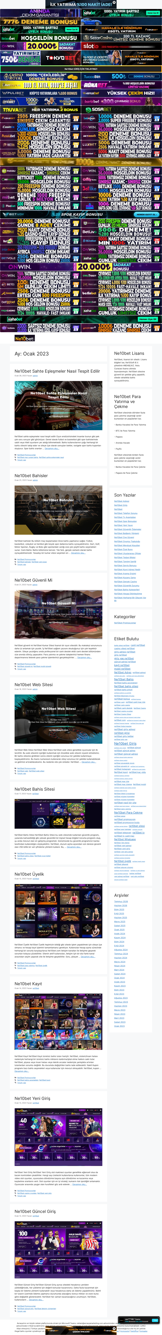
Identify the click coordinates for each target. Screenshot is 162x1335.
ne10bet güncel (134, 748)
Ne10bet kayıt (44, 1080)
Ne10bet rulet (22, 771)
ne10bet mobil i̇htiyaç (120, 790)
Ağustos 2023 (121, 998)
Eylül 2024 (119, 946)
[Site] (40, 118)
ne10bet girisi (122, 732)
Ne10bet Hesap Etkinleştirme (128, 593)
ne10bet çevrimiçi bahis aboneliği (124, 855)
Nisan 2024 (119, 966)
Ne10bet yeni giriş (44, 1193)
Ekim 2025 (119, 909)
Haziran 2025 (120, 917)
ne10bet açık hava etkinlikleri (135, 676)
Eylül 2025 (119, 913)
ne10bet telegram (122, 832)
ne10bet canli (119, 702)
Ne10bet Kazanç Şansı (125, 577)
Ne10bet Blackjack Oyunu (124, 696)
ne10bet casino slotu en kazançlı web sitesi (127, 717)
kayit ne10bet (122, 665)
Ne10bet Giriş (120, 505)
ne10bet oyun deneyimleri (138, 806)
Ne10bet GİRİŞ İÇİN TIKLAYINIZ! (81, 69)
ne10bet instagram (122, 769)
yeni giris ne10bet (137, 876)
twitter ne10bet (135, 873)
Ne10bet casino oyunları (26, 1193)
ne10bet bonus (122, 698)
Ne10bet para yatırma (26, 966)
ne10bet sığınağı (137, 829)
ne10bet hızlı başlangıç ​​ (137, 766)
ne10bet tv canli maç (124, 836)
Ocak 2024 (119, 978)
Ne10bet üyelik (41, 966)
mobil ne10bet (122, 668)
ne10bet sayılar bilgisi (121, 826)
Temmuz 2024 (121, 954)
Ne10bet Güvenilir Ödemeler (127, 529)
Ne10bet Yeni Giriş (32, 1098)
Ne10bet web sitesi (36, 771)
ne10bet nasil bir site (125, 802)
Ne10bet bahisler (24, 562)
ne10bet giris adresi (124, 729)
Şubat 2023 (119, 1022)
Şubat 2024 (119, 974)
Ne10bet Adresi (121, 501)
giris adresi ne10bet (124, 651)
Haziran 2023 (120, 1006)
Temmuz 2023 (121, 1002)
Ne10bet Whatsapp (125, 839)
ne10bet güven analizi (120, 760)
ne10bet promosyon (124, 819)
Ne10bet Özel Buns (123, 549)
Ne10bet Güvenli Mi (33, 580)
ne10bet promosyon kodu (126, 822)
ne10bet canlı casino (122, 705)
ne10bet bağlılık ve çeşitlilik (122, 693)
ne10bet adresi (139, 672)
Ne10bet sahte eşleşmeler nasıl (51, 457)
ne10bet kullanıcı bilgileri (121, 775)
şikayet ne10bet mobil (120, 879)
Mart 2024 (119, 970)
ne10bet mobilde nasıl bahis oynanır (125, 787)
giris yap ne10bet (124, 658)
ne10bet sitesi (137, 825)
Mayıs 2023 (119, 1010)
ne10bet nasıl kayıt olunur (122, 806)
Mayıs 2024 (119, 962)
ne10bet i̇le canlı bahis (138, 769)
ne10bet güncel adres (124, 750)
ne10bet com (120, 720)
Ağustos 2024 (121, 950)
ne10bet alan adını (119, 676)
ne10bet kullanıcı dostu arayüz (123, 778)
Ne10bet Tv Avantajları (125, 517)
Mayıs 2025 (119, 921)
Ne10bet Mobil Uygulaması (124, 794)
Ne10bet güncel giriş (25, 1309)
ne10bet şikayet (121, 864)
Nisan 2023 (119, 1014)
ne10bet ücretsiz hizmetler (122, 858)
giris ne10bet (120, 655)
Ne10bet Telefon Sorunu (125, 513)
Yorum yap (21, 460)
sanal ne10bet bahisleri (121, 873)
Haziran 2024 (120, 958)
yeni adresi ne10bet (121, 876)
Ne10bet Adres (122, 672)
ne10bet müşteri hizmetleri (124, 796)
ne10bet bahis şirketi (123, 690)
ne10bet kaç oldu (137, 772)
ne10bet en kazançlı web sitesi (136, 720)
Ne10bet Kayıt (28, 983)
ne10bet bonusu (136, 699)
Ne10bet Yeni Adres (121, 843)
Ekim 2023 (119, 990)
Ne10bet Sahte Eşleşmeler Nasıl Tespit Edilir (57, 371)
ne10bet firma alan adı (137, 723)
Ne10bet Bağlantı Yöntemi (126, 533)
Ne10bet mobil (139, 784)
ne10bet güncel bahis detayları (123, 757)
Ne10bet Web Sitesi (34, 684)
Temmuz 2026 (121, 901)
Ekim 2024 (119, 942)
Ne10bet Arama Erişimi (125, 573)
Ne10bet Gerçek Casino (125, 581)
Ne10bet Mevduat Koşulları (127, 545)
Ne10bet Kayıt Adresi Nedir (127, 569)
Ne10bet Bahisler (31, 475)
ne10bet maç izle (121, 781)
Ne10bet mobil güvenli (42, 666)
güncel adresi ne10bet (125, 661)
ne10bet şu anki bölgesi (137, 870)
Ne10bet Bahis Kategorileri (127, 589)
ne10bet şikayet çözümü (123, 867)
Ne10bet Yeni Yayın (123, 525)
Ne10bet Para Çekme (128, 812)
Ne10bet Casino (140, 708)
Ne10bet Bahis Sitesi (35, 789)
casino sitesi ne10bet (124, 648)
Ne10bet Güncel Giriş (35, 1211)
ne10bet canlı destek (123, 708)
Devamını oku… (52, 448)
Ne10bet (118, 509)
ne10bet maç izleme (123, 784)
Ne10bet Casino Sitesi (122, 714)
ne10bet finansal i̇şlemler (121, 723)
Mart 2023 (119, 1018)
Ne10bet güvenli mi (24, 666)
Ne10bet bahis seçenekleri (27, 1080)
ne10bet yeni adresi (122, 846)
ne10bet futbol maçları (123, 726)
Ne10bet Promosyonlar (26, 455)
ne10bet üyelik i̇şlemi (138, 861)
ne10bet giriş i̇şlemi (120, 748)
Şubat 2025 (119, 925)
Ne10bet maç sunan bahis (27, 457)
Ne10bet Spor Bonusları (125, 521)
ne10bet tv (138, 832)
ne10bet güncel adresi (126, 754)
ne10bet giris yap (120, 739)
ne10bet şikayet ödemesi (121, 870)
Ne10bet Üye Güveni (124, 537)
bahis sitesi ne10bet (122, 645)
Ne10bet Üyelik (29, 874)
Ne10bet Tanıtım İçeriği (125, 561)
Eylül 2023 (119, 994)
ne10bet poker (119, 816)
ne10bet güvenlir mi (121, 766)
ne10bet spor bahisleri (122, 829)
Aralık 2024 (119, 933)
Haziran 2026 (120, 905)
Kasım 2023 (120, 986)
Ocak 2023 (119, 1026)
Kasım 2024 (120, 937)
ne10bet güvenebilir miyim (124, 763)
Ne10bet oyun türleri (43, 856)
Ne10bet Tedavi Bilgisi (124, 557)
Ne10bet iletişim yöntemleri (45, 1309)
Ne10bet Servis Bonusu (125, 565)
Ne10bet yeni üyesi (39, 562)
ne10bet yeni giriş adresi (123, 852)
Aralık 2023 (119, 982)
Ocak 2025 (119, 929)
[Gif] (81, 162)
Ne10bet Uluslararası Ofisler (127, 553)
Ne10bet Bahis (124, 679)
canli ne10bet (138, 645)
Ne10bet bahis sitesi (25, 856)
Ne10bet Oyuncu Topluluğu (127, 541)
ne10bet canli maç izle (135, 702)
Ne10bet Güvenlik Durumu (126, 585)
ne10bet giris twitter (124, 736)
